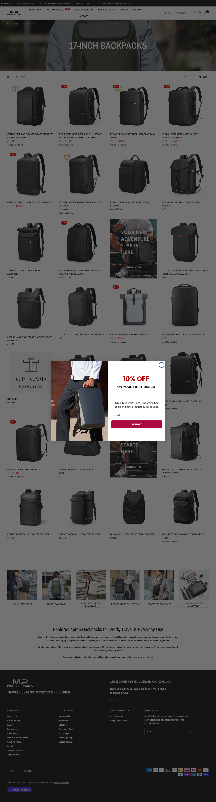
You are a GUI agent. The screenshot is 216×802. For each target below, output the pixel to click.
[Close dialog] (161, 365)
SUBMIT (137, 424)
